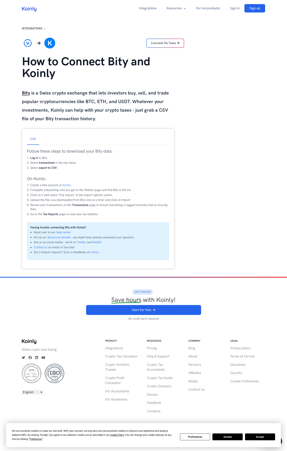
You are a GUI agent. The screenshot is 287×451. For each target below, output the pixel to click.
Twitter (81, 242)
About (192, 356)
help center (63, 232)
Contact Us (196, 389)
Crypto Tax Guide (160, 378)
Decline (228, 437)
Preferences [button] (36, 439)
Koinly (67, 185)
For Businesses (116, 399)
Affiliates (194, 373)
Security (236, 373)
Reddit (97, 242)
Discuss (152, 394)
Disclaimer (238, 365)
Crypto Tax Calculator (121, 356)
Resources (174, 8)
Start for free (141, 310)
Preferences (195, 437)
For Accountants (208, 8)
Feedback (154, 403)
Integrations (148, 8)
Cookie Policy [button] (117, 435)
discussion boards (59, 237)
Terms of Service (242, 356)
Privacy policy (240, 348)
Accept (260, 437)
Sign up (255, 8)
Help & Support (158, 356)
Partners (194, 365)
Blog (191, 348)
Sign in (235, 8)
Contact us (40, 247)
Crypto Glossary (159, 386)
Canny (95, 252)
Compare (153, 411)
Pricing (152, 348)
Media (193, 381)
